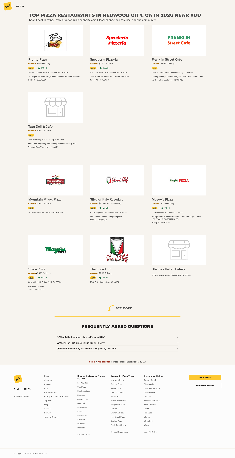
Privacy (47, 413)
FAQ (46, 404)
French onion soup (152, 400)
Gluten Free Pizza (118, 400)
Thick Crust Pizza (118, 425)
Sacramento (82, 399)
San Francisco (83, 391)
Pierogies (148, 413)
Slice (92, 361)
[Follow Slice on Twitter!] (17, 389)
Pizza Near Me (50, 392)
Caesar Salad (150, 380)
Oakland (81, 403)
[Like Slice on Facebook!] (14, 389)
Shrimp (147, 417)
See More (124, 308)
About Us (48, 380)
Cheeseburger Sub (152, 388)
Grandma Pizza (117, 413)
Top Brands (49, 400)
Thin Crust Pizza (118, 417)
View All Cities (83, 434)
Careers (47, 384)
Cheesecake (149, 384)
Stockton (81, 419)
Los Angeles (82, 383)
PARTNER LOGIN (205, 385)
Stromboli (148, 421)
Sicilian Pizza (116, 384)
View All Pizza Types (119, 432)
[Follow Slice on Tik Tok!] (22, 389)
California (104, 361)
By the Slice (116, 396)
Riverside (81, 423)
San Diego (81, 387)
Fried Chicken (150, 404)
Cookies (147, 396)
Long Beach (82, 407)
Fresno (80, 411)
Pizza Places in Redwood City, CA (129, 361)
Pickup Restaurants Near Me (56, 396)
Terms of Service (51, 417)
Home (46, 376)
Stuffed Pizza (116, 421)
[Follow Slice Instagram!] (29, 389)
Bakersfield (82, 415)
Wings (146, 425)
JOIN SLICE (205, 377)
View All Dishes (150, 432)
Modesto (81, 428)
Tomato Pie (115, 408)
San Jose (81, 395)
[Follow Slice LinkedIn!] (25, 389)
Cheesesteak (149, 392)
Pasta (146, 408)
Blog (46, 388)
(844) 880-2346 (21, 396)
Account (47, 408)
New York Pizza (117, 380)
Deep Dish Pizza (118, 392)
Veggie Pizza (116, 388)
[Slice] (7, 6)
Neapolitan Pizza (118, 404)
